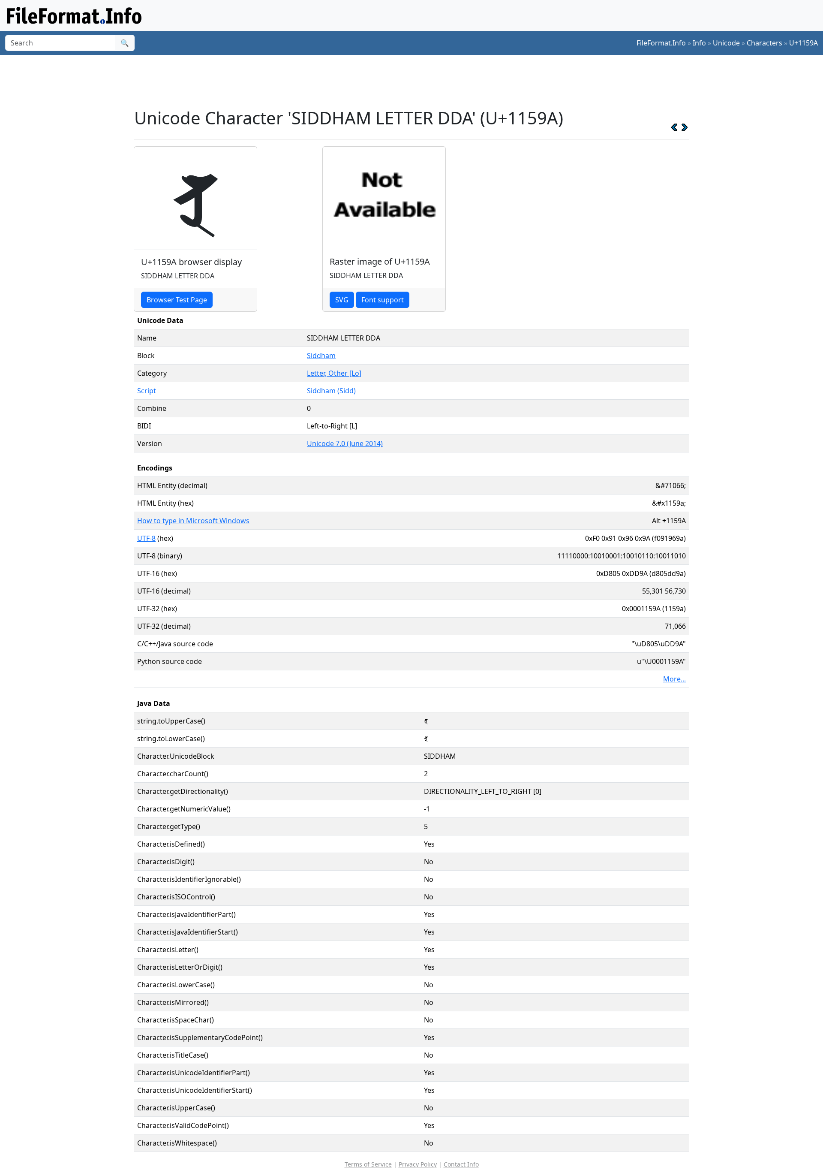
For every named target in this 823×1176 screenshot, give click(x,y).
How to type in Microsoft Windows (193, 520)
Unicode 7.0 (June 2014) (345, 443)
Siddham (321, 355)
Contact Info (461, 1164)
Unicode (726, 43)
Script (146, 390)
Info (699, 43)
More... (674, 679)
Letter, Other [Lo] (334, 373)
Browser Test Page (177, 300)
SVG (341, 300)
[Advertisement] (417, 81)
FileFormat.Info (661, 43)
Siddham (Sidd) (331, 390)
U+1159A (803, 43)
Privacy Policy (418, 1164)
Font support (382, 300)
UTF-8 (146, 538)
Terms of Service (368, 1164)
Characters (764, 43)
